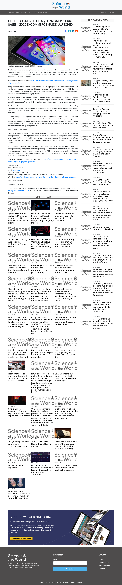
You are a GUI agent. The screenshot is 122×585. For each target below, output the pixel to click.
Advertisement (104, 565)
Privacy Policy (104, 562)
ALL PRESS (32, 12)
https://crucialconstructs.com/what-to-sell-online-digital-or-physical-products (45, 177)
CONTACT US (43, 12)
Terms (101, 559)
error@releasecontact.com (18, 191)
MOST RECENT (21, 12)
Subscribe (70, 569)
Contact (102, 568)
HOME (11, 12)
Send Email (17, 170)
